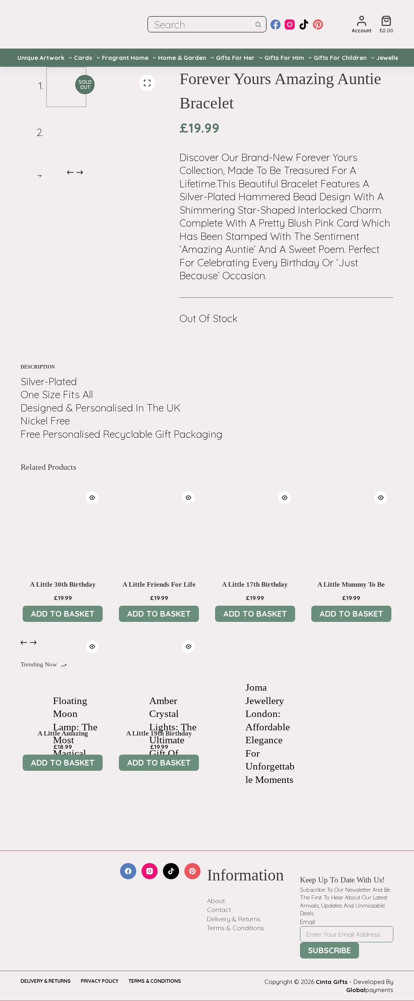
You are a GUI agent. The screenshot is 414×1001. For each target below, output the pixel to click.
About (216, 901)
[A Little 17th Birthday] (255, 527)
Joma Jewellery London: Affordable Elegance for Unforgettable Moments (270, 733)
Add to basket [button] (63, 614)
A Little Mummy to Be (351, 584)
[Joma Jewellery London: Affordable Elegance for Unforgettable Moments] (225, 733)
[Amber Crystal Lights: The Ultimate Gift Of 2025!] (129, 733)
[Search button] (258, 24)
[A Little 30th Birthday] (63, 527)
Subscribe (329, 950)
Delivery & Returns (234, 919)
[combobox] (199, 24)
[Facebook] (275, 24)
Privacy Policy (99, 981)
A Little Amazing (63, 733)
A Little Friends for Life (159, 584)
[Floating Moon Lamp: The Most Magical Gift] (33, 733)
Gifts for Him (284, 58)
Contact (219, 910)
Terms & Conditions (235, 928)
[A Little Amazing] (63, 676)
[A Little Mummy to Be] (351, 527)
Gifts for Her (235, 58)
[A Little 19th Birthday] (159, 676)
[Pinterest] (318, 24)
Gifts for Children (340, 58)
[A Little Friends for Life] (159, 527)
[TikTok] (304, 24)
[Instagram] (290, 24)
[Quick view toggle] (92, 497)
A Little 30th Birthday (63, 584)
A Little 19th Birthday (159, 733)
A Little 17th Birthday (255, 584)
